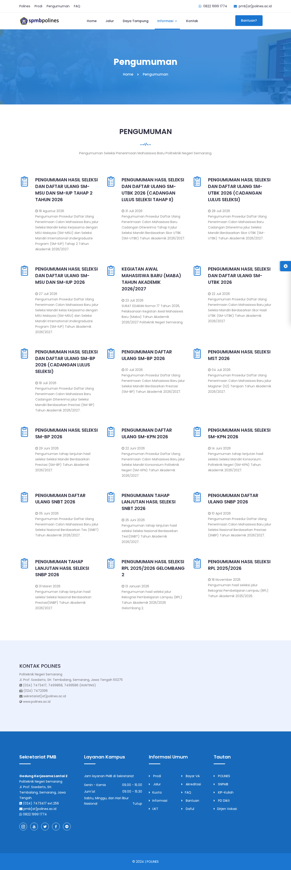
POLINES (223, 776)
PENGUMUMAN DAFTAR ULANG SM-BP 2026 (147, 355)
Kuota (157, 792)
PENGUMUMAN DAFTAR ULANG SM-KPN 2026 (147, 433)
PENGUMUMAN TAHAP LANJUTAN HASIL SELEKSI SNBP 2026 (62, 568)
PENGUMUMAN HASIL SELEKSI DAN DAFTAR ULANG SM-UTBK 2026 (239, 275)
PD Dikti (223, 800)
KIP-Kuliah (225, 792)
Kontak (192, 21)
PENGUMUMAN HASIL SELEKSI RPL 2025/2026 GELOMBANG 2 (153, 568)
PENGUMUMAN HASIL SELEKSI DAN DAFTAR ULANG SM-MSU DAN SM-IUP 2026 (66, 275)
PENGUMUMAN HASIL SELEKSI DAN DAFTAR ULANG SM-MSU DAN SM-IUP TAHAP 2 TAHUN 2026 (66, 190)
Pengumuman (58, 6)
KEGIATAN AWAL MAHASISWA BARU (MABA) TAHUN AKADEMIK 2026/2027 (151, 279)
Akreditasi (193, 784)
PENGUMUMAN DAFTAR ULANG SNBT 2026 (60, 498)
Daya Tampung (135, 21)
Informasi (165, 21)
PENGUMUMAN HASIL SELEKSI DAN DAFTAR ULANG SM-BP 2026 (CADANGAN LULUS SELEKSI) (66, 362)
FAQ (77, 6)
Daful (189, 809)
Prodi (38, 6)
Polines (24, 6)
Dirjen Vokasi (227, 809)
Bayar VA (192, 776)
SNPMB (222, 784)
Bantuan (192, 800)
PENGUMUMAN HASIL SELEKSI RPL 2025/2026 (239, 564)
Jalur (109, 21)
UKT (155, 809)
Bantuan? (249, 20)
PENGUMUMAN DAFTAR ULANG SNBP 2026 (233, 498)
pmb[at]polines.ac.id (255, 6)
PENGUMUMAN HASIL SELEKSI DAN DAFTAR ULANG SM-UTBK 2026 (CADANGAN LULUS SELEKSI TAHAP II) (153, 190)
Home (92, 21)
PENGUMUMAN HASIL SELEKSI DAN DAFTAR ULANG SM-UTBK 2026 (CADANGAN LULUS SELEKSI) (239, 190)
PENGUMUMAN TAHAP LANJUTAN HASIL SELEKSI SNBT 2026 (149, 502)
